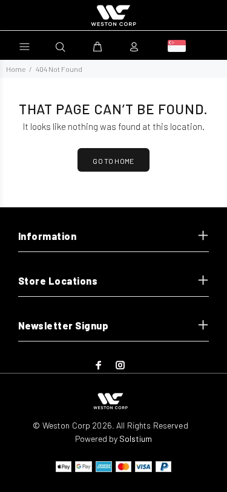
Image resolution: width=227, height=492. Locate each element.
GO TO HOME (113, 161)
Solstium (135, 438)
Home (15, 69)
